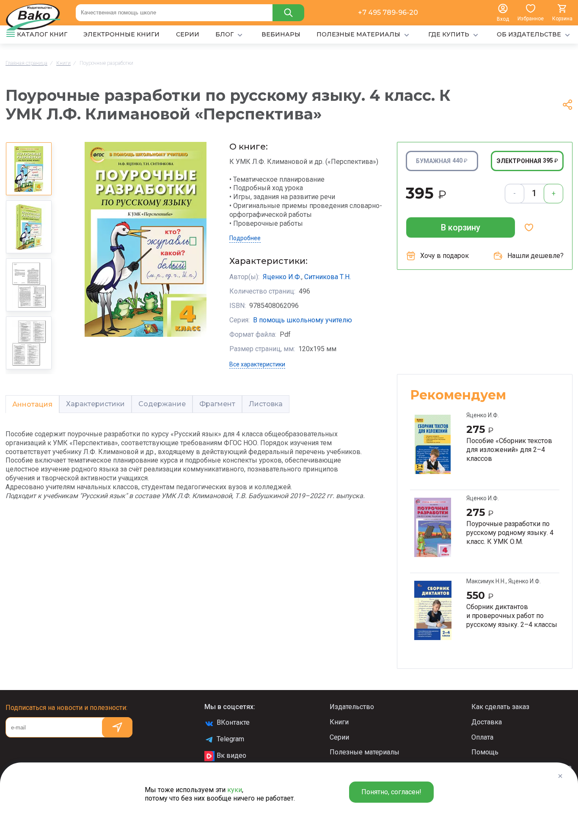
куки (234, 790)
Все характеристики (257, 364)
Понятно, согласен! (391, 792)
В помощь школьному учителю (302, 320)
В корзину (460, 227)
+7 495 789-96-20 (388, 12)
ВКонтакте (233, 722)
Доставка (486, 722)
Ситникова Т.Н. (327, 277)
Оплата (482, 737)
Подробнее (245, 238)
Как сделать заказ (500, 707)
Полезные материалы (364, 752)
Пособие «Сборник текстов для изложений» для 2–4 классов (509, 449)
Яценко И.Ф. (282, 277)
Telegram (230, 739)
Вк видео (231, 755)
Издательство (352, 707)
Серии (339, 737)
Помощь (484, 752)
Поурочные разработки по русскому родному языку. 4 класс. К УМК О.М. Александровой (509, 532)
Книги (339, 722)
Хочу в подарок (444, 256)
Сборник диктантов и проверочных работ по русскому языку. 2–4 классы (511, 615)
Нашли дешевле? (535, 256)
